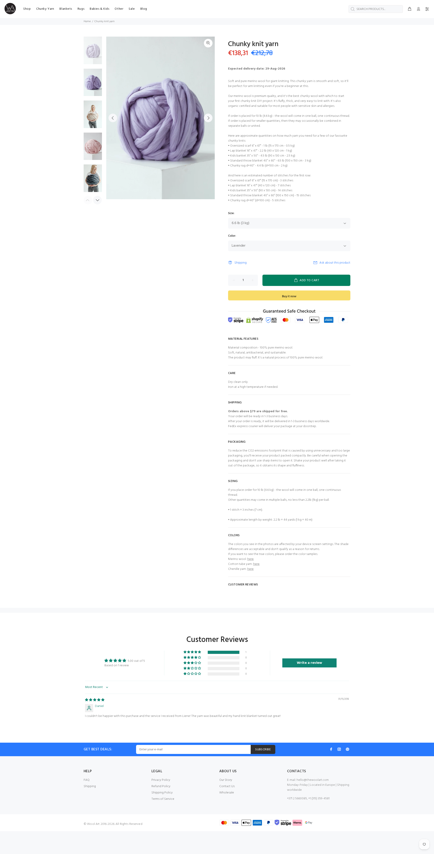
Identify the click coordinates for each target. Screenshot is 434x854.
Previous (112, 118)
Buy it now (289, 296)
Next (208, 118)
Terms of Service (162, 799)
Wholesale (226, 792)
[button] (193, 652)
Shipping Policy (162, 792)
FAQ (87, 780)
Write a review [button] (309, 663)
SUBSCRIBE (263, 749)
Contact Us (227, 786)
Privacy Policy (160, 780)
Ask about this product (334, 262)
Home (87, 21)
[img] (94, 700)
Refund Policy (160, 786)
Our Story (225, 780)
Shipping (240, 262)
